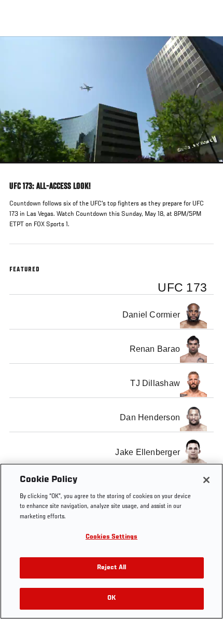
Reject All (111, 568)
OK (111, 598)
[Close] (206, 480)
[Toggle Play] (22, 169)
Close (204, 56)
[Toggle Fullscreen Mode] (202, 169)
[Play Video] (111, 100)
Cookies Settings (111, 537)
